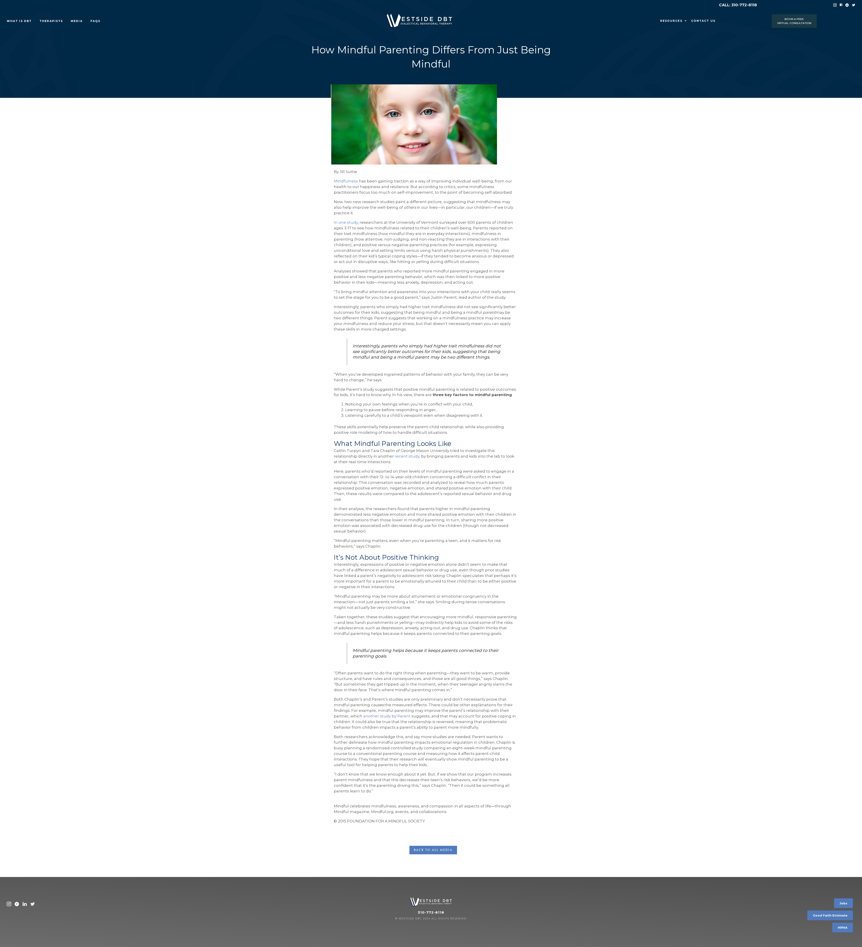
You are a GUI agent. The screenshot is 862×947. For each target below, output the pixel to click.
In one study (346, 222)
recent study (407, 456)
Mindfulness (346, 181)
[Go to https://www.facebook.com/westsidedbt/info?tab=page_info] (17, 905)
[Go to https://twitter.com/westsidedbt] (32, 905)
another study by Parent (387, 716)
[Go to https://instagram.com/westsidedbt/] (9, 905)
